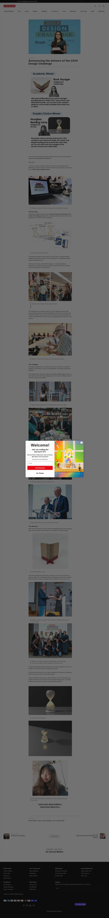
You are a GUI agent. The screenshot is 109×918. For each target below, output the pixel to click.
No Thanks (40, 473)
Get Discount (40, 468)
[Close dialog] (81, 442)
